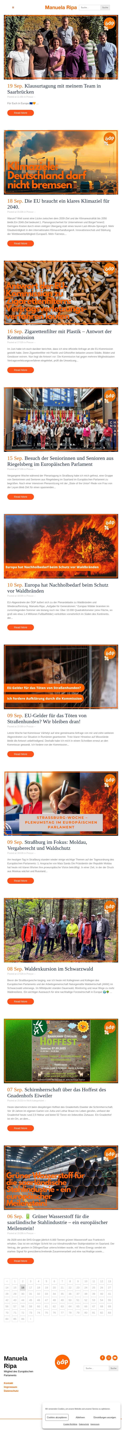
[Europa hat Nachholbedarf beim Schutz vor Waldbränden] (61, 546)
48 (54, 1300)
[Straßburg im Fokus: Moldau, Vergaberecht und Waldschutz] (61, 803)
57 (14, 1306)
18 (38, 1287)
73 (30, 1312)
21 (62, 1287)
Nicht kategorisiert (35, 1100)
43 (14, 1300)
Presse (29, 97)
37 (77, 1293)
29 (14, 1293)
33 (46, 1293)
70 (7, 1312)
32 (38, 1293)
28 (7, 1293)
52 (85, 1300)
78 (70, 1312)
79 (77, 1312)
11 (93, 1281)
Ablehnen (80, 1417)
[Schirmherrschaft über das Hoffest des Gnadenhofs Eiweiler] (61, 1051)
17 (30, 1287)
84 (7, 1318)
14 (7, 1287)
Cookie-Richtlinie (70, 1424)
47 (46, 1300)
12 (101, 1281)
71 (14, 1312)
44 (22, 1300)
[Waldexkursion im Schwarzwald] (61, 930)
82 (101, 1312)
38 (85, 1293)
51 (77, 1300)
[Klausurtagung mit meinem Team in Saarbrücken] (61, 47)
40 (101, 1293)
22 (70, 1287)
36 (70, 1293)
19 (46, 1287)
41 (109, 1293)
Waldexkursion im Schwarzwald (58, 969)
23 (77, 1287)
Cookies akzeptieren (57, 1417)
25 (93, 1287)
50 (70, 1300)
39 (93, 1293)
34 (54, 1293)
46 (38, 1300)
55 (109, 1300)
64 (70, 1306)
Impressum (94, 1424)
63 (62, 1306)
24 (85, 1287)
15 (14, 1287)
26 (101, 1287)
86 (22, 1318)
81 (93, 1312)
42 (7, 1300)
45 (30, 1300)
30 (22, 1293)
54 (101, 1300)
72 (22, 1312)
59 (30, 1306)
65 (77, 1306)
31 (30, 1293)
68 (101, 1306)
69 (109, 1306)
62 (54, 1306)
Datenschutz (84, 1424)
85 (14, 1318)
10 (85, 1281)
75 (46, 1312)
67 (93, 1306)
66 (85, 1306)
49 (62, 1300)
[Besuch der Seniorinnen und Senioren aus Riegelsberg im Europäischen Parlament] (61, 419)
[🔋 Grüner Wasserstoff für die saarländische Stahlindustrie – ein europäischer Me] (61, 1177)
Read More (20, 112)
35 (62, 1293)
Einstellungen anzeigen (105, 1417)
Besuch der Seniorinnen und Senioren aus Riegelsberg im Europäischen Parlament (60, 461)
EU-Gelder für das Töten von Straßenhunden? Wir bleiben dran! (47, 718)
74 (38, 1312)
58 (22, 1306)
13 (109, 1281)
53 (93, 1300)
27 (109, 1287)
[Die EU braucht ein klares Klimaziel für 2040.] (61, 162)
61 (46, 1306)
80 (85, 1312)
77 (62, 1312)
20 (54, 1287)
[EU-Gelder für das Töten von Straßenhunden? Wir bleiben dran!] (61, 677)
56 (7, 1306)
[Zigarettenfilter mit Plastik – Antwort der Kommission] (61, 293)
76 (54, 1312)
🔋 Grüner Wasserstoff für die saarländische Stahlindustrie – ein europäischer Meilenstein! (57, 1222)
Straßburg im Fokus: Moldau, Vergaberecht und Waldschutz (47, 845)
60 (38, 1306)
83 (109, 1312)
